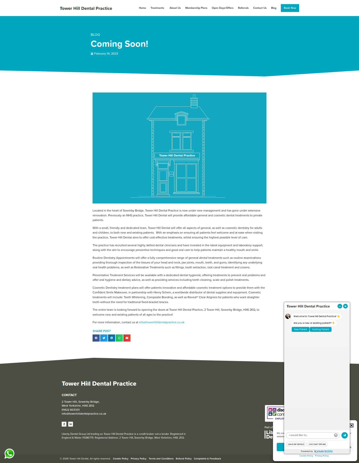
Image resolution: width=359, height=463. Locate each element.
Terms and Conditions (161, 458)
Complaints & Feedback (207, 458)
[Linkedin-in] (70, 424)
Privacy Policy (322, 455)
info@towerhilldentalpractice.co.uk (161, 322)
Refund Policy (184, 458)
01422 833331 (70, 410)
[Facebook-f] (64, 424)
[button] (351, 425)
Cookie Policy (306, 455)
